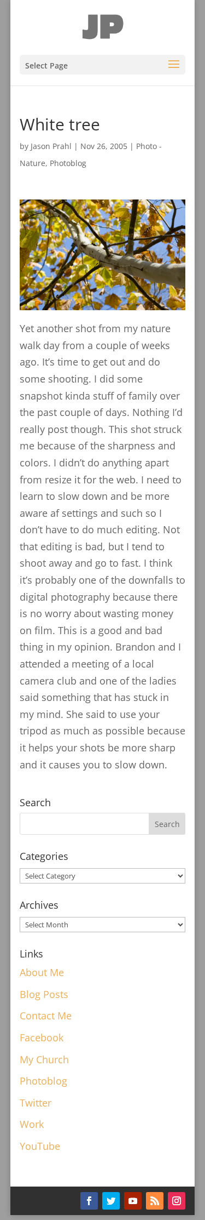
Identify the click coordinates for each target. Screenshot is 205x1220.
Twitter (35, 1102)
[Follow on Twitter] (111, 1201)
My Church (44, 1059)
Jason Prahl (51, 146)
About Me (42, 972)
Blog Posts (44, 994)
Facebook (41, 1037)
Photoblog (68, 163)
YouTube (40, 1146)
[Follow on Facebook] (89, 1201)
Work (32, 1124)
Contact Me (46, 1015)
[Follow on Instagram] (176, 1201)
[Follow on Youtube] (133, 1201)
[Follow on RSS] (154, 1201)
